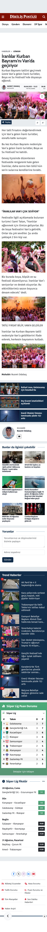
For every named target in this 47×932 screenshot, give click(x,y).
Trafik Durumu (11, 890)
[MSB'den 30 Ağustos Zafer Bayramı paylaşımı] (12, 509)
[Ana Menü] (3, 17)
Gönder (7, 559)
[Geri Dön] (8, 916)
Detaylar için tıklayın (23, 771)
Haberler (6, 51)
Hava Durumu (34, 883)
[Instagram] (23, 874)
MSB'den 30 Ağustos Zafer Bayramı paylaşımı (10, 518)
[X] (18, 874)
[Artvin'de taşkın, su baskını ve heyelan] (35, 457)
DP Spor (38, 24)
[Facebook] (13, 874)
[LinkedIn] (28, 874)
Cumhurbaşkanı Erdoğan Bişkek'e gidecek (32, 518)
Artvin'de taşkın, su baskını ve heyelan (32, 466)
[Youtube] (33, 874)
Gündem (15, 24)
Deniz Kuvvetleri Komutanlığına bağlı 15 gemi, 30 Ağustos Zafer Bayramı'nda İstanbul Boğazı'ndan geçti (34, 494)
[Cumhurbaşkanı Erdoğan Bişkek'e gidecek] (35, 509)
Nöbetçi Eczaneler (13, 883)
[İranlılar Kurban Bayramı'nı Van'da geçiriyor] (23, 105)
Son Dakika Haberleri (31, 900)
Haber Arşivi (10, 908)
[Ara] (44, 17)
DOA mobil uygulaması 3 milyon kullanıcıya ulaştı (12, 492)
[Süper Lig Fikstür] (43, 781)
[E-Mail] (19, 436)
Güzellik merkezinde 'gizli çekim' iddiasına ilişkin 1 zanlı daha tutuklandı (11, 468)
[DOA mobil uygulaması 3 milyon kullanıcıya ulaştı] (12, 482)
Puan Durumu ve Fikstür (34, 891)
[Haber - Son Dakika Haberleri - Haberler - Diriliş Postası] (23, 16)
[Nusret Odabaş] (8, 432)
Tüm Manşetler (11, 899)
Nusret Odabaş (24, 431)
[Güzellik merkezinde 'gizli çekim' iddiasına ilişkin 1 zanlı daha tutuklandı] (12, 457)
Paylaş (8, 122)
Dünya (5, 24)
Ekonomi (27, 24)
